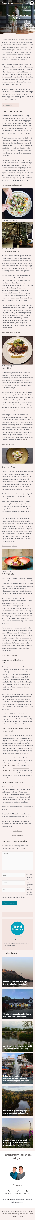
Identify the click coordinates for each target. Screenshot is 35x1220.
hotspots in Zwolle (11, 765)
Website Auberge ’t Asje (9, 546)
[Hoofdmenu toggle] (32, 3)
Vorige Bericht (17, 831)
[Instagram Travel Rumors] (17, 1172)
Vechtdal (24, 440)
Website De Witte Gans (9, 655)
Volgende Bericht (17, 835)
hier (9, 1200)
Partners (15, 1214)
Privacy (14, 1216)
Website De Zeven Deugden (11, 332)
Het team (29, 1211)
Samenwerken (6, 1214)
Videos (20, 1216)
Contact (22, 1214)
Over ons (22, 1211)
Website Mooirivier (8, 444)
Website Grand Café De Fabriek (12, 185)
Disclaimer (29, 1214)
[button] (27, 3)
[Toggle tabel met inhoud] (15, 105)
